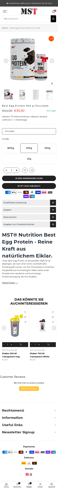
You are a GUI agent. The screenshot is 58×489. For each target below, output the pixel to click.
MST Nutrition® (9, 350)
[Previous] (6, 61)
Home (5, 28)
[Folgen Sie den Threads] (30, 474)
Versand (43, 116)
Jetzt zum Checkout (29, 186)
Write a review (29, 388)
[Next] (52, 61)
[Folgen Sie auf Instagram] (27, 474)
